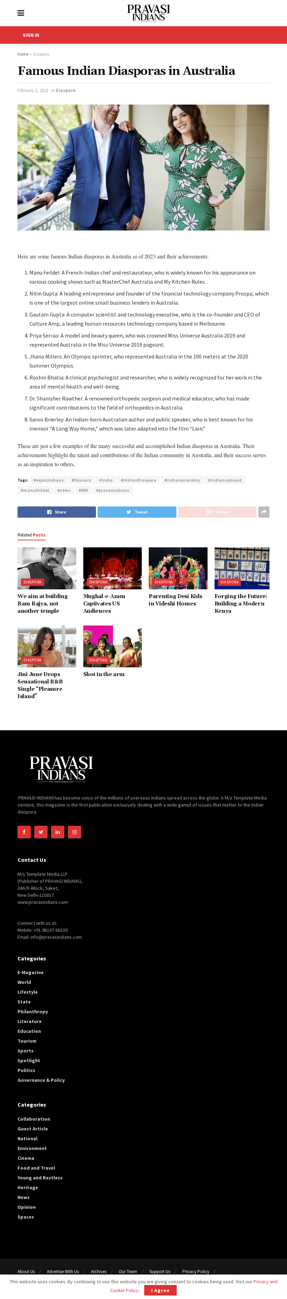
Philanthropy (33, 1011)
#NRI (83, 490)
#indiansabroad (225, 480)
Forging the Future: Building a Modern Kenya (241, 604)
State (24, 1002)
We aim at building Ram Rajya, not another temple (43, 604)
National (27, 1138)
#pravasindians (112, 490)
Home (23, 54)
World (24, 982)
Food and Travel (36, 1168)
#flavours (81, 480)
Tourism (27, 1041)
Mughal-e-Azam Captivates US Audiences (104, 604)
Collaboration (34, 1119)
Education (29, 1031)
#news (64, 490)
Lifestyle (28, 992)
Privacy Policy (195, 1272)
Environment (32, 1148)
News (24, 1197)
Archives (98, 1272)
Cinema (26, 1158)
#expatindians (49, 480)
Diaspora (41, 54)
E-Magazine (31, 972)
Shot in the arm (104, 674)
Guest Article (33, 1129)
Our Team (128, 1272)
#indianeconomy (182, 480)
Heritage (28, 1187)
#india (106, 480)
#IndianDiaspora (138, 480)
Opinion (27, 1207)
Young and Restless (40, 1177)
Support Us (159, 1272)
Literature (30, 1021)
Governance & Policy (41, 1080)
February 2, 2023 (33, 90)
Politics (26, 1070)
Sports (26, 1051)
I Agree (160, 1290)
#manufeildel (35, 490)
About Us (26, 1272)
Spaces (26, 1217)
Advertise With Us (63, 1272)
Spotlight (29, 1060)
